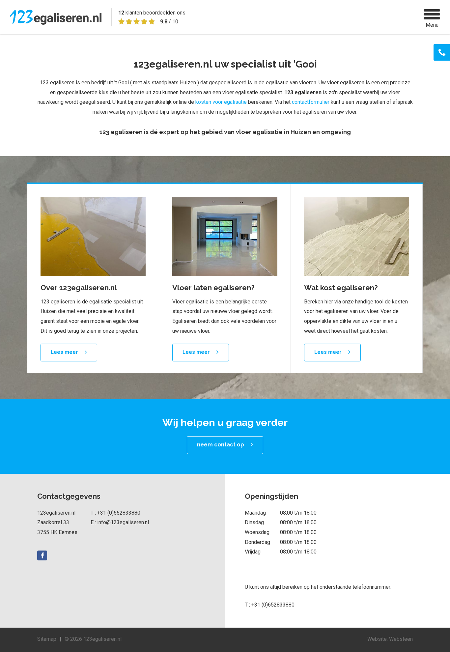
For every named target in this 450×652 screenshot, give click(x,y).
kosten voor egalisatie (221, 102)
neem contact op (220, 444)
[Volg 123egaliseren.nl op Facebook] (42, 555)
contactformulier (310, 102)
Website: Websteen (390, 639)
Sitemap (46, 639)
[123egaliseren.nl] (55, 17)
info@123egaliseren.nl (123, 522)
